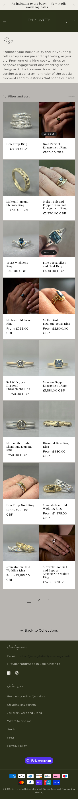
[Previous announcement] (4, 5)
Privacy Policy (17, 745)
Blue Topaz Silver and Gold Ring (54, 264)
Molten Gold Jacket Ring (19, 321)
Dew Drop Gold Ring (20, 505)
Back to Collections (41, 630)
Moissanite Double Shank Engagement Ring (19, 446)
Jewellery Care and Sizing (24, 712)
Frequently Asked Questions (26, 696)
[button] (5, 21)
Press (11, 737)
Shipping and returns (21, 704)
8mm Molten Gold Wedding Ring (55, 506)
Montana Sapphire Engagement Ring (55, 383)
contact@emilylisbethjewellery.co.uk (43, 656)
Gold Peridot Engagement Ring (55, 145)
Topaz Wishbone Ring (17, 264)
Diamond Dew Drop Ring (56, 444)
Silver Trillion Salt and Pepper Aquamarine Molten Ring (56, 572)
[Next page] (49, 600)
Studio (11, 729)
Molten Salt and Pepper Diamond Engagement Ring (55, 205)
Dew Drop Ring (16, 144)
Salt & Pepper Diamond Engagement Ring (18, 385)
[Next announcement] (74, 5)
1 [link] (29, 600)
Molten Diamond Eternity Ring (17, 203)
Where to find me (19, 721)
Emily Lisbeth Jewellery (25, 789)
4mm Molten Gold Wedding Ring (18, 568)
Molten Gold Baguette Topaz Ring (56, 321)
